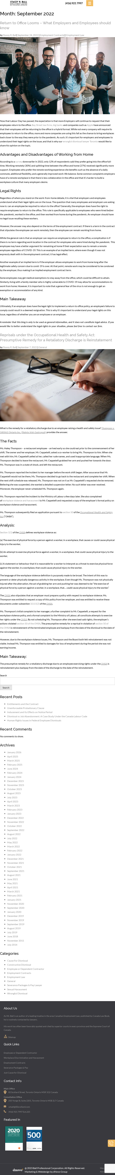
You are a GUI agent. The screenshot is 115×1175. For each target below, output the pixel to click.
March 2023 (13, 805)
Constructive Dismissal (19, 964)
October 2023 (14, 789)
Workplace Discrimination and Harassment (24, 1057)
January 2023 (14, 813)
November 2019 (15, 920)
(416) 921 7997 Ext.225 (19, 1111)
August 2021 (14, 875)
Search (3, 675)
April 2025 (12, 756)
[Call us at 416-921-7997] (111, 1146)
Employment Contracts (52, 35)
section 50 (68, 512)
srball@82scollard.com (19, 1107)
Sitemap (12, 1037)
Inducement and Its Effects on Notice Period (29, 712)
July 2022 (12, 838)
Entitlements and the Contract (22, 704)
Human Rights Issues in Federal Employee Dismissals (34, 720)
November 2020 (15, 903)
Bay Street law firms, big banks (47, 125)
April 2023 (12, 801)
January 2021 (14, 899)
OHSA (22, 532)
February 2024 (14, 772)
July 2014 (12, 944)
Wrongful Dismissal (17, 993)
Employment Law (75, 35)
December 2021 (15, 858)
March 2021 (13, 891)
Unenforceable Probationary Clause (26, 708)
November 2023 (15, 785)
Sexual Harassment (17, 989)
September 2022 (15, 830)
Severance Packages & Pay (16, 1067)
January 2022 (14, 854)
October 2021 (14, 866)
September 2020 (15, 907)
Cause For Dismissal (17, 960)
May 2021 (12, 883)
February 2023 (14, 809)
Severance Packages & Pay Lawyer (24, 985)
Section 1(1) (6, 532)
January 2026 (14, 752)
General (43, 347)
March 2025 (13, 760)
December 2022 (15, 817)
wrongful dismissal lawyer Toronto (80, 141)
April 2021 (12, 887)
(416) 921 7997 (74, 3)
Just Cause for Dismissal (15, 1072)
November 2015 (15, 940)
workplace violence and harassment (21, 500)
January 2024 (14, 776)
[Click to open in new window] (14, 1151)
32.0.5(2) (34, 603)
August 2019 (14, 928)
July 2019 (12, 932)
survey (18, 161)
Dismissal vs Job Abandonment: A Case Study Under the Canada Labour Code (47, 716)
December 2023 (15, 781)
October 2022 (14, 826)
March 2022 (13, 846)
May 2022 (12, 842)
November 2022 (15, 821)
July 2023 (12, 797)
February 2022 (14, 850)
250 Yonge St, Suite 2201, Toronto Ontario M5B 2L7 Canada (36, 1100)
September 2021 (15, 870)
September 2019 (15, 924)
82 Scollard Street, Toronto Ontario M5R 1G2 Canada (33, 1092)
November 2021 (15, 862)
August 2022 (14, 834)
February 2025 (14, 764)
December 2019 (15, 915)
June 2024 (12, 768)
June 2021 (12, 879)
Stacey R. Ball (9, 35)
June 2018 (12, 936)
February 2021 (14, 895)
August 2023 (14, 793)
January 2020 (14, 911)
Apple (90, 125)
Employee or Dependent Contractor (25, 968)
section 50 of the (25, 623)
